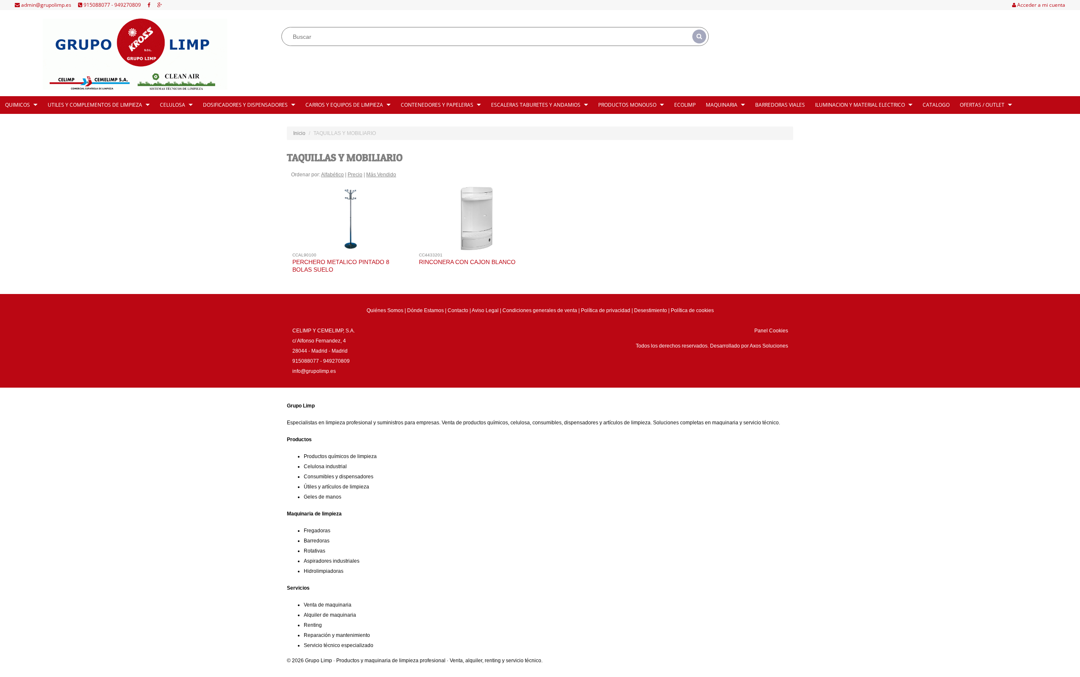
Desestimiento (650, 310)
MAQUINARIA (721, 104)
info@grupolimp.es (314, 371)
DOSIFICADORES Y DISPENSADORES (245, 104)
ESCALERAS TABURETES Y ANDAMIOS (535, 104)
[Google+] (160, 5)
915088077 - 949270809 (111, 4)
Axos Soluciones (769, 346)
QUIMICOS (17, 104)
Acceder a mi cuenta (1040, 4)
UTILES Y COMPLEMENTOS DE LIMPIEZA (95, 104)
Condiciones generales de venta (539, 310)
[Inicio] (135, 54)
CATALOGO (936, 104)
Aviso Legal (485, 310)
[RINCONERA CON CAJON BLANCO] (477, 220)
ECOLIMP (685, 104)
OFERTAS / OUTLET (982, 104)
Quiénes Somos (385, 310)
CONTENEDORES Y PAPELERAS (437, 104)
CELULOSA (172, 104)
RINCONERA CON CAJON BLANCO (467, 262)
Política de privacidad (605, 310)
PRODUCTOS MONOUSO (627, 104)
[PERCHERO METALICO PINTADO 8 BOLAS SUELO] (350, 220)
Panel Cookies (771, 331)
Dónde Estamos (425, 310)
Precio (355, 175)
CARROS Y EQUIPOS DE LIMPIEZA (344, 104)
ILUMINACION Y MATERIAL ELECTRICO (860, 104)
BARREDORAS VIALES (780, 104)
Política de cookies (692, 310)
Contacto (458, 310)
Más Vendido (381, 175)
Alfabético (332, 175)
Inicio (299, 133)
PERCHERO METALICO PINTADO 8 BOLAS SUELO (340, 266)
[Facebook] (149, 5)
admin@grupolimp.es (45, 4)
